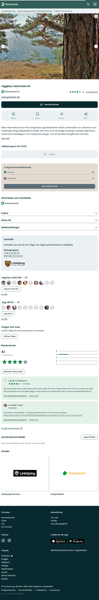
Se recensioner (92, 92)
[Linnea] (20, 307)
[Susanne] (3, 307)
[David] (30, 283)
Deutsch (5, 562)
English (4, 559)
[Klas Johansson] (9, 283)
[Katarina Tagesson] (41, 283)
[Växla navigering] (95, 4)
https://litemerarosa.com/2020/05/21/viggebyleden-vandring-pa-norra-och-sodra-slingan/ (43, 415)
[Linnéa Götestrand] (30, 307)
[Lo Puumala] (14, 307)
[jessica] (52, 307)
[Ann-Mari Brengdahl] (36, 283)
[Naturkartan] (9, 4)
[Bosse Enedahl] (41, 307)
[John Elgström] (36, 307)
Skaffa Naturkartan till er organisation (69, 550)
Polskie (4, 565)
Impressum (55, 590)
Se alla (4, 294)
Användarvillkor (26, 590)
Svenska (5, 555)
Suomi (4, 572)
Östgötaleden (57, 494)
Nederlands (7, 568)
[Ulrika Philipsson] (47, 307)
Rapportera (34, 396)
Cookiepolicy (41, 590)
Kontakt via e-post (13, 256)
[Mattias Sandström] (14, 283)
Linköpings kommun (10, 494)
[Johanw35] (3, 283)
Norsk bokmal (8, 575)
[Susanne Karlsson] (20, 283)
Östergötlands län (10, 97)
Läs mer (5, 138)
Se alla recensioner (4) (12, 428)
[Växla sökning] (88, 4)
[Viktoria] (9, 307)
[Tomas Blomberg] (47, 283)
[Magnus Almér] (52, 283)
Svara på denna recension (15, 396)
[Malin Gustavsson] (25, 307)
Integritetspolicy (8, 590)
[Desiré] (25, 283)
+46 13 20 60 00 (12, 253)
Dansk (4, 578)
